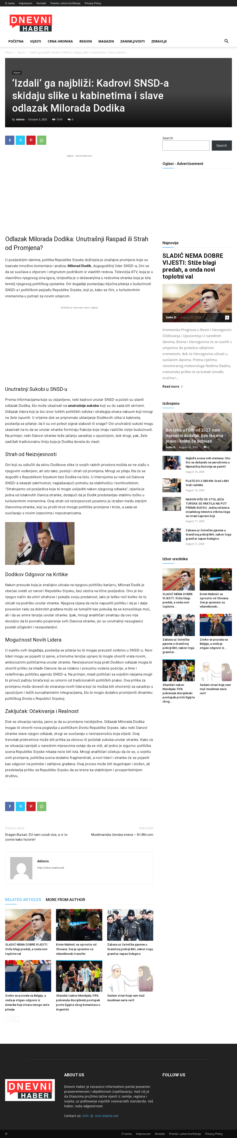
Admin (20, 119)
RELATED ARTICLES (23, 899)
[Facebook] (9, 140)
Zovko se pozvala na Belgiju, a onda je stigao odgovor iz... (214, 644)
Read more (170, 386)
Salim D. (171, 317)
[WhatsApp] (41, 140)
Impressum (25, 3)
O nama (10, 3)
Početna (16, 41)
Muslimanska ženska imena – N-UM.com (122, 835)
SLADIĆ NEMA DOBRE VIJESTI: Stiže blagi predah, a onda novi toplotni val (26, 949)
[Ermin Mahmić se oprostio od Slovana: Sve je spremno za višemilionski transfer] (79, 925)
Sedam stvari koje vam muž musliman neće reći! (215, 689)
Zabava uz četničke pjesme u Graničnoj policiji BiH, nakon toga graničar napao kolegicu (130, 949)
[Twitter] (20, 140)
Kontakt (41, 3)
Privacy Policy (93, 3)
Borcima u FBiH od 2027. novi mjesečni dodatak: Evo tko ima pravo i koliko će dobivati (194, 436)
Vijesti (35, 41)
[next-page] (15, 1019)
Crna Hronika (60, 41)
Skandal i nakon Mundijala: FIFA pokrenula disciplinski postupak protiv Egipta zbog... (178, 693)
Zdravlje (159, 41)
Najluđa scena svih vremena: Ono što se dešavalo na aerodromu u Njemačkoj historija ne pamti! (208, 462)
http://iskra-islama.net (50, 867)
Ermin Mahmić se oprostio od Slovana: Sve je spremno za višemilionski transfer (76, 949)
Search (167, 138)
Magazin (106, 41)
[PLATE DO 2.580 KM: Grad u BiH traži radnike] (171, 485)
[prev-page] (8, 1019)
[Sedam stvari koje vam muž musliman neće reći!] (130, 976)
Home (9, 52)
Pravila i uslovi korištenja (65, 3)
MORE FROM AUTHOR (65, 899)
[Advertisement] (79, 190)
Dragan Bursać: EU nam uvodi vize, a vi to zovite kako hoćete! (36, 837)
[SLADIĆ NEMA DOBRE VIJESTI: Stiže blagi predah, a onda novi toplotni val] (28, 925)
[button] (226, 42)
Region (85, 41)
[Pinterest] (31, 140)
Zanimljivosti (132, 41)
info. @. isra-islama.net (100, 1116)
